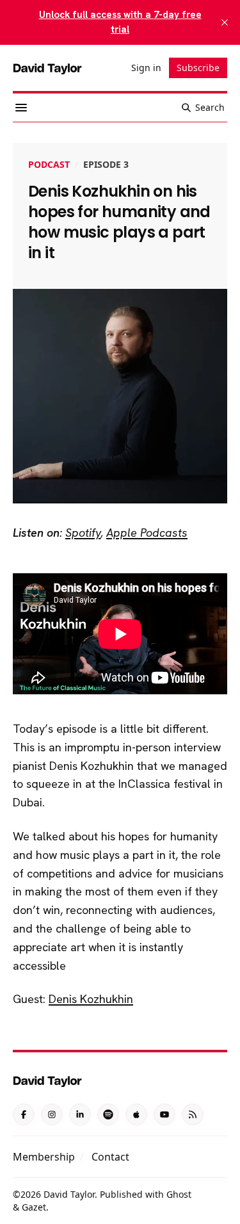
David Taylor (69, 1194)
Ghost (178, 1194)
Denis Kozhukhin (91, 998)
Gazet (34, 1207)
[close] (224, 22)
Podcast (49, 164)
